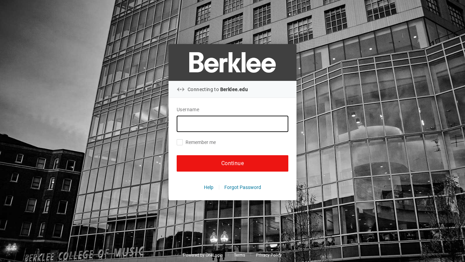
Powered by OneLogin (203, 255)
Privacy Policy (269, 255)
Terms (239, 255)
